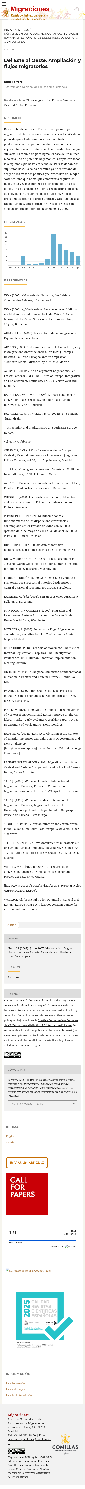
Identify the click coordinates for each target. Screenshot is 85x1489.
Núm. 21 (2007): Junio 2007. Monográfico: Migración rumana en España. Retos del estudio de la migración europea (41, 37)
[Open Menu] (4, 4)
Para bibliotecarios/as (19, 1395)
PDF (12, 925)
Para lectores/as (15, 1383)
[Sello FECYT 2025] (42, 1357)
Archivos (22, 29)
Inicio (8, 29)
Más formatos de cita (27, 1103)
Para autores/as (15, 1389)
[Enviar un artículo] (27, 1167)
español (11, 1142)
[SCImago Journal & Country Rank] (28, 1270)
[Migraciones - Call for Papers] (27, 1214)
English (11, 1136)
